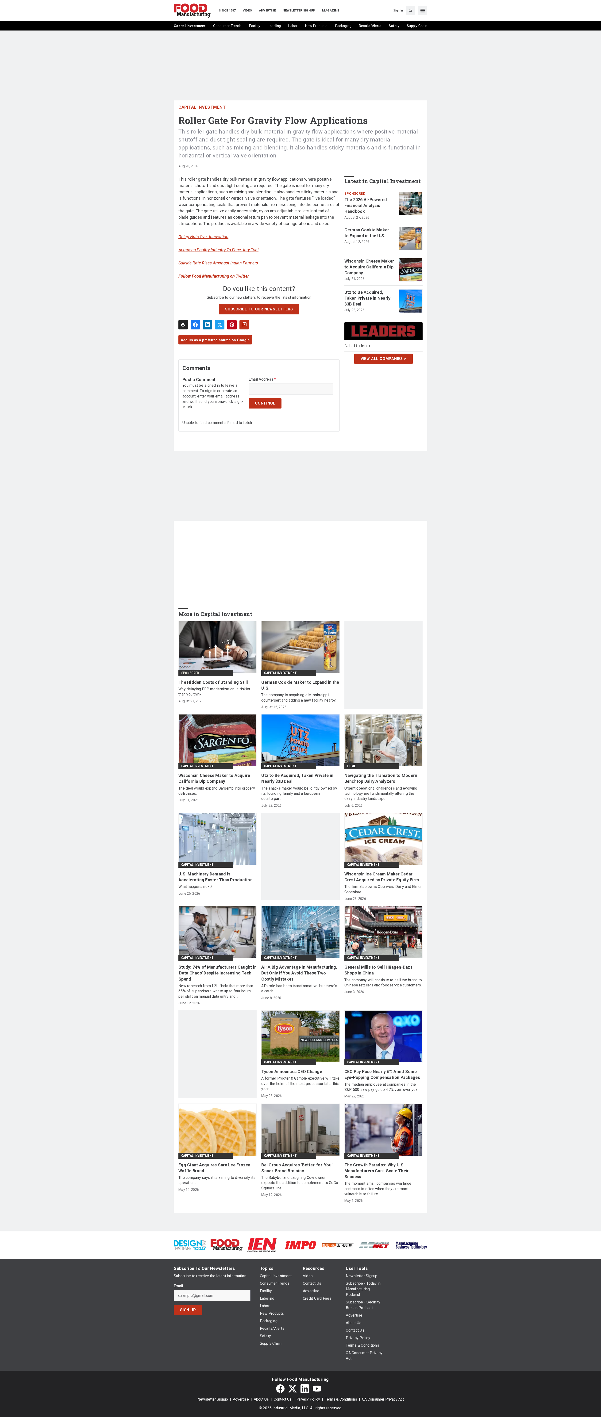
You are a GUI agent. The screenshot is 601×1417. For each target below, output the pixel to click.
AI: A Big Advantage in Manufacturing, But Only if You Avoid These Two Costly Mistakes (299, 973)
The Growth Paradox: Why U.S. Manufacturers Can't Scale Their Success (376, 1170)
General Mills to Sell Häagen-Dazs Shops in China (378, 970)
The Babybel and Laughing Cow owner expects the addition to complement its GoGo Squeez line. (299, 1182)
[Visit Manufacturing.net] (374, 1245)
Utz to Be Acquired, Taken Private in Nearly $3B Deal (367, 298)
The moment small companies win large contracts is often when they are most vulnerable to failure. (378, 1188)
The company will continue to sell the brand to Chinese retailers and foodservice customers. (383, 982)
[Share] (195, 324)
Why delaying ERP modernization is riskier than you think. (214, 691)
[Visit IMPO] (300, 1245)
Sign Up (188, 1310)
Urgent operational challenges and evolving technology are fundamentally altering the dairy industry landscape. (380, 793)
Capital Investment (202, 107)
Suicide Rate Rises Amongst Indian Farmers (218, 262)
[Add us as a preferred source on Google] (244, 324)
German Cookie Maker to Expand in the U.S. (366, 232)
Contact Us (283, 1399)
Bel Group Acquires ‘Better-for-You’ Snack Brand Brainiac (296, 1167)
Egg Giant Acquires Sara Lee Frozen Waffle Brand (214, 1167)
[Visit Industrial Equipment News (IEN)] (262, 1245)
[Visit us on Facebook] (280, 1388)
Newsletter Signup (212, 1399)
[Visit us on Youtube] (317, 1388)
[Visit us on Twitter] (292, 1388)
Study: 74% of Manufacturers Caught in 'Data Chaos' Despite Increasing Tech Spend (217, 973)
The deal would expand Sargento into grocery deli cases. (216, 791)
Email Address (262, 379)
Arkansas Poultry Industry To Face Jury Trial (218, 249)
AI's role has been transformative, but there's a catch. (299, 988)
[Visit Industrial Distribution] (337, 1245)
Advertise (241, 1399)
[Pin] (232, 324)
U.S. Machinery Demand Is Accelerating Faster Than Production (215, 876)
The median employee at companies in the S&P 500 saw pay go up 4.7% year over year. (382, 1087)
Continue (265, 403)
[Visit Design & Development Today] (190, 1245)
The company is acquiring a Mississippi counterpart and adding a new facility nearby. (298, 697)
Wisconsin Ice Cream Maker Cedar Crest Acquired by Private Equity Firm (381, 876)
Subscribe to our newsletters (259, 309)
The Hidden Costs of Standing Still (213, 682)
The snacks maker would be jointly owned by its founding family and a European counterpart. (299, 793)
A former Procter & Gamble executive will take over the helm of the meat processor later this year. (300, 1083)
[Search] (410, 10)
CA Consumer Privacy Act (383, 1399)
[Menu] (422, 10)
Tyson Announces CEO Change (291, 1071)
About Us (261, 1399)
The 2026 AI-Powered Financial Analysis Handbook (365, 205)
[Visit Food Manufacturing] (227, 1245)
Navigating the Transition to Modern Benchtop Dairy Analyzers (380, 778)
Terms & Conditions (341, 1399)
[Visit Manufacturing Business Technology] (411, 1245)
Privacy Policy (308, 1399)
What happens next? (195, 886)
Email (178, 1286)
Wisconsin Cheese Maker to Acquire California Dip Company (369, 267)
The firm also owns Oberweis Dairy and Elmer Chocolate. (383, 889)
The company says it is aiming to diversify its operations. (217, 1180)
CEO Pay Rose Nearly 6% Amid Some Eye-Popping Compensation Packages (382, 1074)
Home (351, 766)
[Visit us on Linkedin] (304, 1388)
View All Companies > (383, 358)
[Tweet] (219, 324)
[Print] (183, 324)
